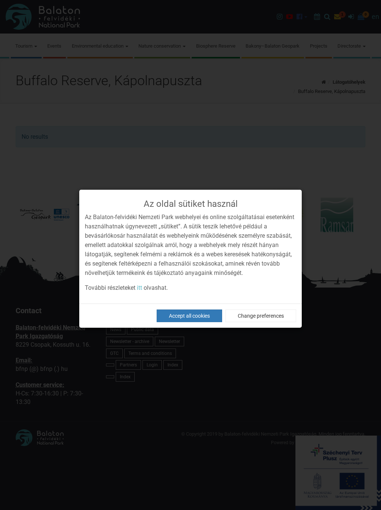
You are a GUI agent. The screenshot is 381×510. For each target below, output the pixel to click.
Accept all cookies (189, 316)
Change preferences (261, 316)
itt (139, 287)
